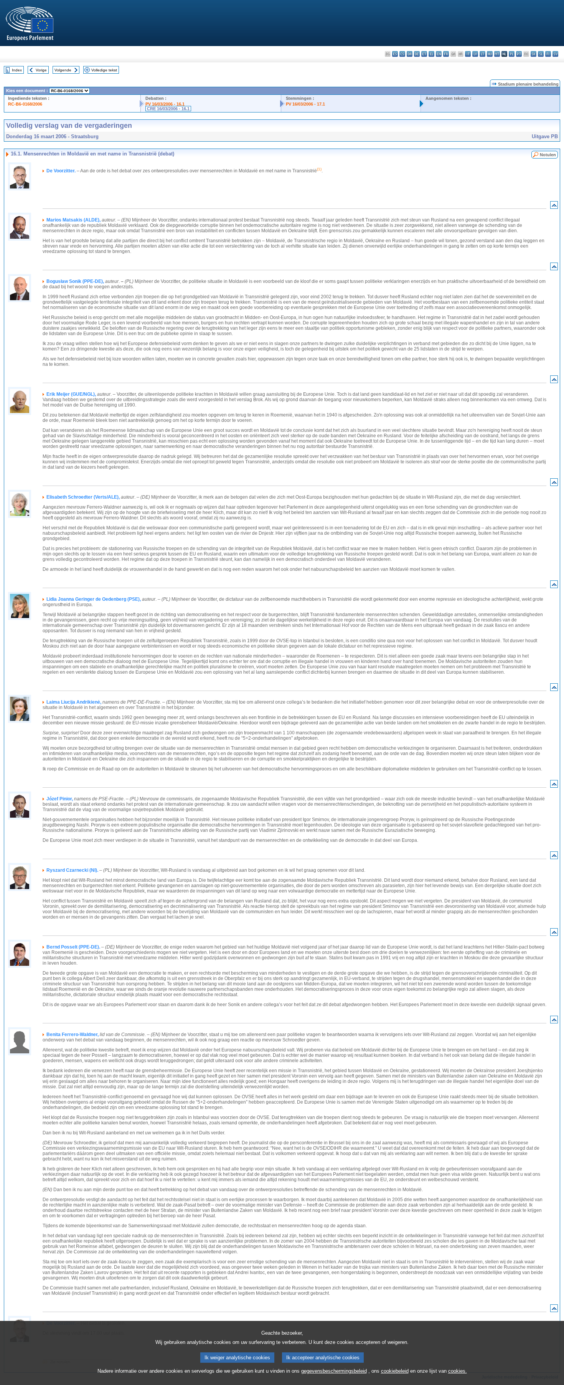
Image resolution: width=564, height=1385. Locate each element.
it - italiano (468, 54)
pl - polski (512, 54)
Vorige (41, 70)
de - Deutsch (417, 54)
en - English (439, 54)
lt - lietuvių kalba (482, 54)
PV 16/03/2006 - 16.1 (165, 104)
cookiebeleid (395, 1371)
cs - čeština (402, 54)
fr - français (446, 54)
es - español (395, 54)
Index (17, 70)
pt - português (519, 54)
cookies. (457, 1371)
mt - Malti (497, 54)
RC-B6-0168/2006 (25, 104)
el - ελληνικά (431, 54)
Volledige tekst (104, 70)
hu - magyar (490, 54)
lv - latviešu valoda (475, 54)
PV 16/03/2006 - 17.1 (305, 104)
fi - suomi (548, 54)
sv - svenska (555, 54)
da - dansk (409, 54)
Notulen (548, 154)
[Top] (554, 207)
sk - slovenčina (533, 54)
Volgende (62, 70)
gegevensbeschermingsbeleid (334, 1371)
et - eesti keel (424, 54)
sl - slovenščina (541, 54)
